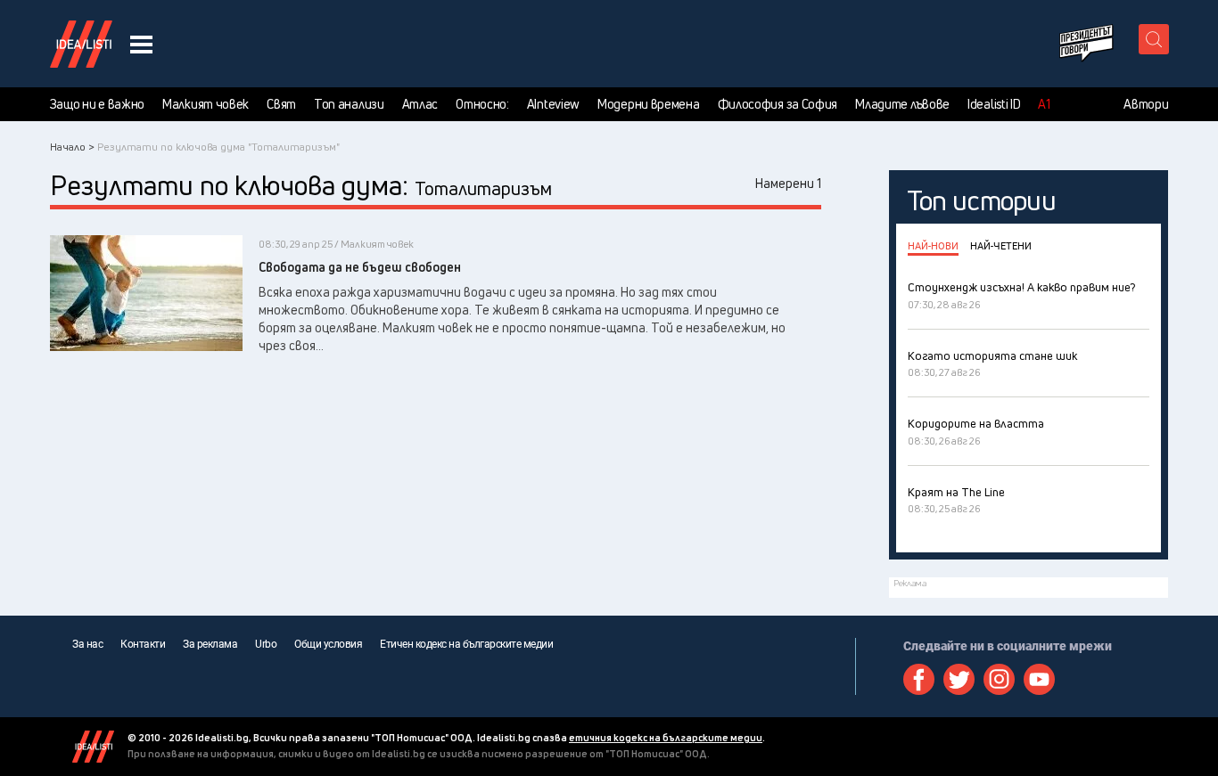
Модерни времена (648, 104)
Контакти (142, 644)
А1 (1043, 104)
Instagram (999, 679)
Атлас (420, 104)
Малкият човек (205, 104)
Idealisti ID (993, 104)
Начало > (72, 146)
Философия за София (778, 104)
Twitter (959, 679)
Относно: (482, 104)
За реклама (210, 644)
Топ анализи (349, 104)
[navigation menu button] (141, 44)
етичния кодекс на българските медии (665, 737)
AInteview (553, 104)
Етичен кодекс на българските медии (466, 644)
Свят (281, 104)
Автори (1145, 104)
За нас (87, 644)
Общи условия (328, 644)
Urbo (265, 644)
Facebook (918, 679)
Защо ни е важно (97, 104)
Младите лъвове (902, 104)
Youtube (1039, 679)
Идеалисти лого (81, 44)
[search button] (1154, 39)
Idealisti (93, 747)
